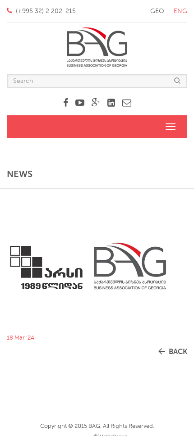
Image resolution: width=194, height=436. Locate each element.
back (178, 352)
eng (180, 11)
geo (157, 11)
